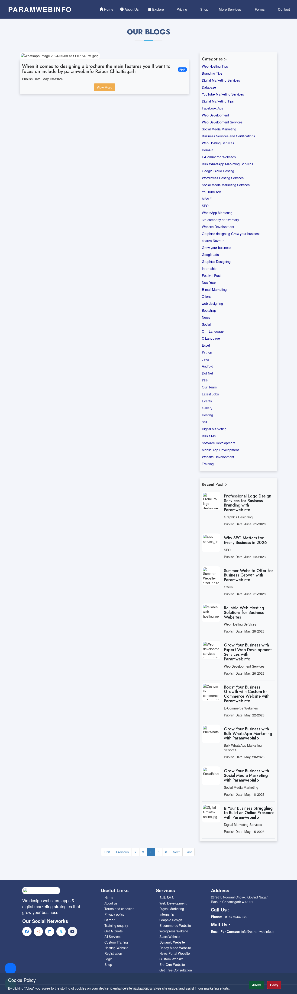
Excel (206, 345)
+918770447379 (235, 916)
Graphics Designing (216, 261)
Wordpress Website (173, 931)
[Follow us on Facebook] (27, 931)
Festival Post (211, 275)
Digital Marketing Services (221, 80)
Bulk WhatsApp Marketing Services (227, 164)
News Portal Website (174, 953)
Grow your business (216, 247)
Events (207, 401)
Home (108, 9)
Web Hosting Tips (215, 66)
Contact (283, 9)
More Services (230, 9)
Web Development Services (222, 122)
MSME (207, 198)
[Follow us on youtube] (72, 931)
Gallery (207, 408)
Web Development (215, 115)
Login (108, 959)
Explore (157, 9)
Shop (203, 9)
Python (207, 352)
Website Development (218, 226)
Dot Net (207, 373)
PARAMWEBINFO (40, 9)
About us (110, 903)
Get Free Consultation (175, 970)
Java (205, 359)
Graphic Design (170, 920)
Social (206, 324)
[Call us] (10, 968)
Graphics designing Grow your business (231, 233)
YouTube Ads (211, 191)
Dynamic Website (172, 942)
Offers (206, 296)
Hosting (207, 415)
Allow (256, 985)
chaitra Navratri (213, 240)
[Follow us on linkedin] (49, 931)
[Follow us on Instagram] (38, 931)
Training (208, 463)
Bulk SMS (209, 436)
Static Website (169, 936)
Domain (207, 150)
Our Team (209, 387)
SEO (205, 205)
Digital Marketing (214, 429)
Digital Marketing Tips (218, 101)
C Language (211, 338)
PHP (205, 380)
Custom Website (171, 959)
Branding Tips (212, 73)
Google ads (210, 254)
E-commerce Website (175, 925)
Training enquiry (116, 925)
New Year (209, 282)
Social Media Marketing (219, 129)
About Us (131, 9)
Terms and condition (119, 908)
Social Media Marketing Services (226, 184)
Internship (209, 268)
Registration (113, 953)
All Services (112, 936)
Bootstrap (209, 310)
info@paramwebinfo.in (257, 931)
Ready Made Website (175, 947)
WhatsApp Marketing (217, 212)
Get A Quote (113, 931)
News (206, 317)
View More (104, 87)
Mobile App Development (220, 449)
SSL (205, 422)
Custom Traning (116, 942)
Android (207, 366)
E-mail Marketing (214, 289)
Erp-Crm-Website (172, 964)
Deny (274, 985)
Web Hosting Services (218, 143)
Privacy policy (114, 914)
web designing (212, 303)
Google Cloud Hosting (218, 171)
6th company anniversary (220, 219)
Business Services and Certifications (228, 136)
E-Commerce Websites (219, 157)
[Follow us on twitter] (61, 931)
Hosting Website (116, 947)
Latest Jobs (210, 394)
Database (209, 87)
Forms (259, 9)
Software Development (218, 443)
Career (109, 920)
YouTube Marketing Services (223, 94)
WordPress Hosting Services (223, 178)
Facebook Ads (212, 108)
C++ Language (213, 331)
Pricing (181, 9)
